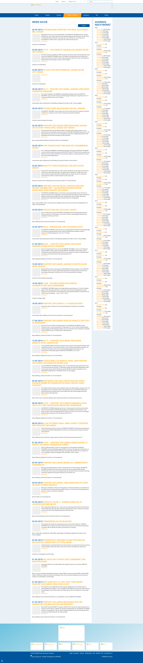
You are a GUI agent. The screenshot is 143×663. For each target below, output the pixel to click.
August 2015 (100, 316)
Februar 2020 (100, 197)
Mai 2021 (99, 166)
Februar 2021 (100, 171)
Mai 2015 (99, 321)
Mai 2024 (99, 87)
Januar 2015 (100, 328)
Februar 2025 (100, 65)
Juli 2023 (99, 110)
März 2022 (99, 143)
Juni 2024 (99, 85)
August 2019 (100, 214)
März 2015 (99, 324)
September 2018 (101, 237)
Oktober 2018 (100, 235)
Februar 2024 (100, 92)
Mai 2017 (99, 268)
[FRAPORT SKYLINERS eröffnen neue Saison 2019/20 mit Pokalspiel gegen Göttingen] (36, 134)
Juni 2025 (99, 59)
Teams (37, 15)
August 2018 (100, 240)
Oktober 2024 (100, 77)
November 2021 (101, 153)
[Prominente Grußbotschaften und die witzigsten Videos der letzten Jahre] (36, 548)
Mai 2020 (99, 192)
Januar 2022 (100, 146)
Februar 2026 (100, 39)
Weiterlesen (44, 41)
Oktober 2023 (100, 103)
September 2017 (101, 260)
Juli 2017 (99, 265)
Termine (58, 15)
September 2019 (101, 210)
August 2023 (100, 108)
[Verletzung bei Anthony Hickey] (36, 216)
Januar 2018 (100, 248)
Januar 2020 (100, 199)
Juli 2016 (99, 291)
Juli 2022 (99, 136)
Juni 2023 (99, 111)
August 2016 (100, 290)
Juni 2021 (99, 164)
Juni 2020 (99, 191)
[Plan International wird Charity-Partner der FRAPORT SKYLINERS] (36, 431)
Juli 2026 (99, 31)
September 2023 (101, 105)
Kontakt (76, 653)
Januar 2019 (100, 225)
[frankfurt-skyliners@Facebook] (32, 1)
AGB (94, 653)
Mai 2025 (99, 60)
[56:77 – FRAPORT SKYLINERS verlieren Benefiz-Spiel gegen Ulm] (36, 349)
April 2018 (99, 243)
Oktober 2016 (100, 285)
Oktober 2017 (100, 258)
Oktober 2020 (100, 182)
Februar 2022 (100, 144)
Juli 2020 (99, 189)
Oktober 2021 (100, 156)
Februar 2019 (100, 224)
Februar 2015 (100, 326)
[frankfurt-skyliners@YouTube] (40, 1)
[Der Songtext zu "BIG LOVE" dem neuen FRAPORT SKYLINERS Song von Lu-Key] (36, 590)
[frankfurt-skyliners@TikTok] (34, 1)
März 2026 (99, 37)
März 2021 (99, 169)
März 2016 (99, 298)
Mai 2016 (99, 295)
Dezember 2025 (101, 44)
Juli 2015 (99, 318)
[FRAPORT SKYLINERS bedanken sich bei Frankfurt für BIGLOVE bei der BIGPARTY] (36, 610)
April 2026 (99, 36)
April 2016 (99, 296)
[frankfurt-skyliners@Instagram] (37, 1)
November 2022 (101, 126)
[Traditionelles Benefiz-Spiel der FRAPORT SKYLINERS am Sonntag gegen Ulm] (36, 369)
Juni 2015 (99, 319)
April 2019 (99, 220)
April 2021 (99, 168)
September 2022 (101, 131)
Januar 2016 (100, 301)
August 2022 (100, 135)
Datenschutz (108, 653)
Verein (106, 15)
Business (86, 15)
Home (71, 653)
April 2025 (99, 62)
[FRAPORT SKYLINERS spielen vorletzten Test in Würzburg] (36, 329)
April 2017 (99, 270)
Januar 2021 (100, 173)
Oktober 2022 (100, 130)
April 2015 (99, 323)
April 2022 (99, 141)
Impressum (88, 653)
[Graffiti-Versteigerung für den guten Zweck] (36, 174)
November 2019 (101, 206)
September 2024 (101, 79)
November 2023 (101, 100)
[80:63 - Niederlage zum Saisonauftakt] (36, 233)
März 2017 (99, 271)
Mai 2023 (99, 113)
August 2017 (100, 263)
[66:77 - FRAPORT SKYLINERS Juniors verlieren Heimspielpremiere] (36, 97)
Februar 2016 (100, 300)
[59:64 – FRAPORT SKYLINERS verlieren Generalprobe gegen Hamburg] (36, 252)
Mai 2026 (99, 34)
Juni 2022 (99, 138)
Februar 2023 (100, 118)
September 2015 (101, 313)
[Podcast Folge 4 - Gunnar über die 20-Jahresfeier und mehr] (36, 510)
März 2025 (99, 64)
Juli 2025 (99, 57)
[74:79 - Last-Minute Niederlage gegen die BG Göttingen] (36, 58)
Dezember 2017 (101, 252)
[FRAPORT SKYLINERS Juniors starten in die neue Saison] (36, 272)
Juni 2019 (99, 217)
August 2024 (100, 82)
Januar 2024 (100, 93)
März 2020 (99, 196)
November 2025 (101, 47)
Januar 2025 (100, 67)
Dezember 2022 (101, 123)
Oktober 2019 (100, 209)
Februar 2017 (100, 273)
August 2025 (100, 55)
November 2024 (101, 74)
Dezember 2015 (101, 304)
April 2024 (99, 88)
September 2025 (101, 52)
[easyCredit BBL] (112, 5)
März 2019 (99, 222)
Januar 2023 (100, 120)
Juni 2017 (99, 267)
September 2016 (101, 286)
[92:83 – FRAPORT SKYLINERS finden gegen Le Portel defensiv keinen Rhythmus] (36, 451)
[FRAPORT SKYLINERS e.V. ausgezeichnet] (36, 309)
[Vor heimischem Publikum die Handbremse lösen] (36, 154)
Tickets (63, 1)
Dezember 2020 (101, 176)
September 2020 (101, 184)
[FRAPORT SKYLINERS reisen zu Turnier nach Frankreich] (36, 471)
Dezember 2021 (101, 149)
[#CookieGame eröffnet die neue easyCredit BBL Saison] (36, 38)
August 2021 (100, 161)
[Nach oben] (140, 660)
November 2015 (101, 308)
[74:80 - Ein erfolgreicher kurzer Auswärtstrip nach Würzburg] (36, 292)
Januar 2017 (100, 275)
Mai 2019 (99, 219)
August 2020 (100, 187)
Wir (97, 15)
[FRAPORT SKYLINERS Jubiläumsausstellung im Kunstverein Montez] (36, 491)
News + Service (72, 15)
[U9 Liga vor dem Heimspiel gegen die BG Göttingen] (36, 78)
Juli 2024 (99, 83)
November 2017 (101, 255)
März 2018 (99, 245)
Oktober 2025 (100, 50)
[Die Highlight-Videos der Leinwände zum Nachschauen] (36, 568)
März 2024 (99, 90)
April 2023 (99, 115)
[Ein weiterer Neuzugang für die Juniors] (36, 114)
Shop (57, 1)
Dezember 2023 (101, 97)
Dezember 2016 (101, 278)
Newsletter (72, 1)
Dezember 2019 (101, 202)
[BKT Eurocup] (112, 7)
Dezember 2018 (101, 229)
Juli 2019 (99, 215)
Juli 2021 (99, 163)
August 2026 (100, 29)
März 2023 (99, 116)
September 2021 (101, 158)
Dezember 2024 (101, 70)
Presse (82, 653)
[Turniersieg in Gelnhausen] (36, 527)
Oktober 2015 (100, 311)
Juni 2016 (99, 293)
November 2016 (101, 281)
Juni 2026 (99, 32)
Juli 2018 (99, 242)
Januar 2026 (100, 41)
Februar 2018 (100, 247)
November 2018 (101, 232)
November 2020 (101, 179)
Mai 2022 (99, 140)
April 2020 (99, 194)
